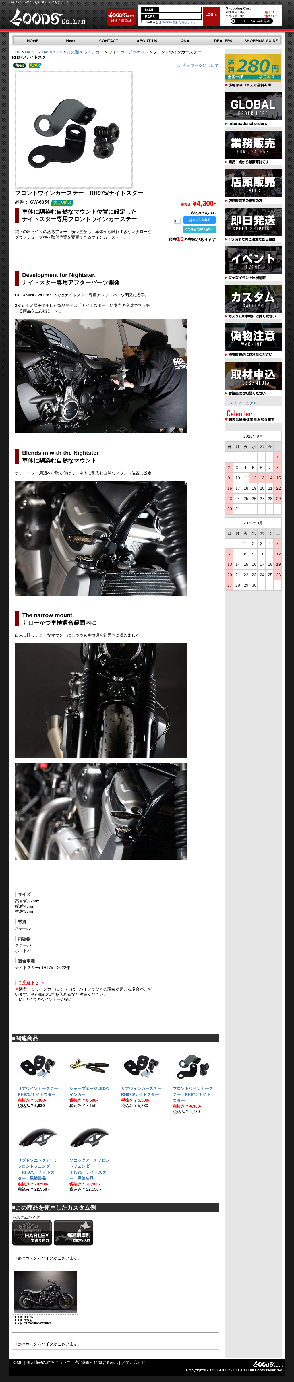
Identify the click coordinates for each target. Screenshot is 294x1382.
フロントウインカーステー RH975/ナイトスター (193, 1094)
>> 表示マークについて (198, 65)
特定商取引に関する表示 (96, 1362)
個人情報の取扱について (48, 1362)
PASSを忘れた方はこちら (179, 22)
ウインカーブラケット (128, 52)
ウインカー (94, 52)
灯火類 (73, 52)
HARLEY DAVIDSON (43, 52)
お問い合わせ (133, 1362)
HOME (17, 1362)
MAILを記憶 (153, 22)
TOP (16, 52)
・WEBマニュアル (241, 403)
